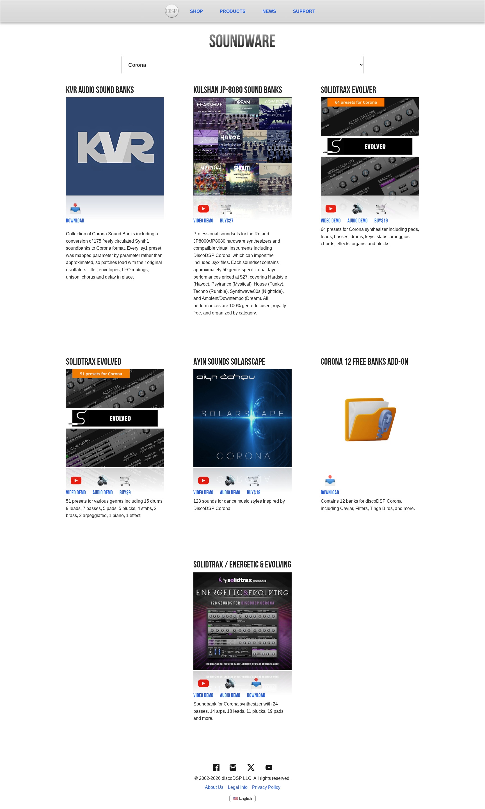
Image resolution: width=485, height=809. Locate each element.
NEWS (269, 11)
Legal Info (238, 787)
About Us (214, 787)
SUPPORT (304, 11)
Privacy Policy (266, 787)
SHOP (196, 11)
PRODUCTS (233, 11)
